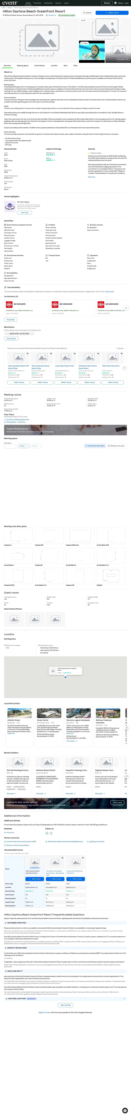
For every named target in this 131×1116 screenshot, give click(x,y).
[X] (47, 833)
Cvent (3, 7)
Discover (58, 3)
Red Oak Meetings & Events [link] (18, 770)
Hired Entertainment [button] (19, 786)
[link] (18, 762)
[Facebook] (51, 833)
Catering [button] (68, 786)
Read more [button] (11, 733)
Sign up (120, 3)
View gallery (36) (122, 59)
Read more (91, 177)
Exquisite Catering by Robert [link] (77, 770)
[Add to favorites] (27, 353)
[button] (39, 40)
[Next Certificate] (126, 308)
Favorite (88, 13)
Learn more (109, 292)
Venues (28, 3)
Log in (127, 3)
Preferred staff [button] (21, 789)
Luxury (66, 3)
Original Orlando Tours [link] (104, 770)
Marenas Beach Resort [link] (45, 770)
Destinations (48, 3)
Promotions (37, 3)
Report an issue (45, 1012)
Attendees (7, 443)
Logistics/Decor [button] (11, 789)
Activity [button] (9, 786)
